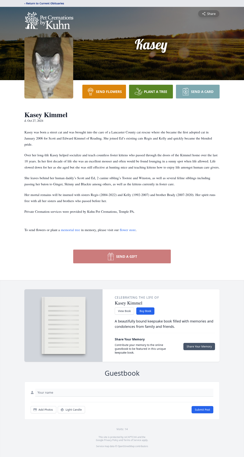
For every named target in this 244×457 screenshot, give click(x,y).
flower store (128, 229)
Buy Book (145, 311)
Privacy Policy (111, 440)
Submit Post (202, 409)
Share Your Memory (199, 346)
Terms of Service (132, 440)
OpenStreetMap (126, 446)
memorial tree (70, 229)
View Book (124, 311)
